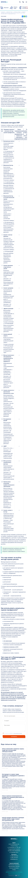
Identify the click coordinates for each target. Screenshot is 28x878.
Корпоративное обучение (14, 866)
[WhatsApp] (24, 16)
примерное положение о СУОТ (10, 647)
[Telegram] (26, 16)
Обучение (6, 7)
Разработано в (12, 875)
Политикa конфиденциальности (14, 873)
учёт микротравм (7, 640)
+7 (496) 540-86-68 (14, 855)
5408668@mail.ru (14, 859)
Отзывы (14, 869)
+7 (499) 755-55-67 (14, 857)
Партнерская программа (14, 864)
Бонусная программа (14, 868)
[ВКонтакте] (22, 16)
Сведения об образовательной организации (14, 872)
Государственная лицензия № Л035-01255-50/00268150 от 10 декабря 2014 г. (14, 851)
